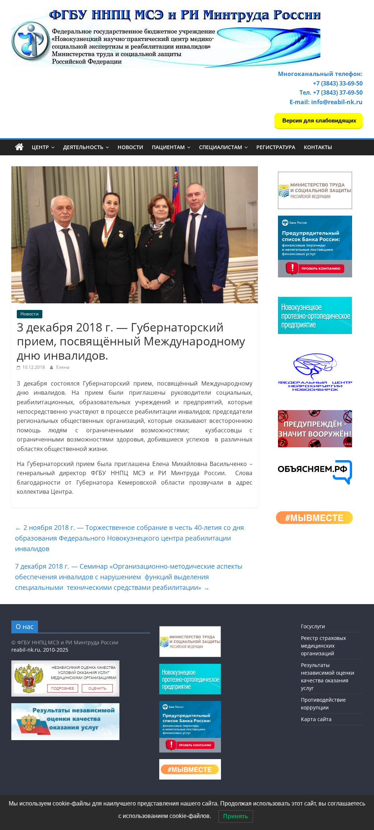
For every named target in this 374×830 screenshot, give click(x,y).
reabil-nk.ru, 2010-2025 (39, 649)
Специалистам (220, 147)
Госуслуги (313, 626)
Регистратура (275, 147)
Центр (40, 147)
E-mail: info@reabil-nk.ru (326, 102)
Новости (130, 147)
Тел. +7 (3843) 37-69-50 (331, 92)
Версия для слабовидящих (318, 120)
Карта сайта (316, 719)
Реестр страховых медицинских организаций (323, 645)
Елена (62, 367)
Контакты (318, 147)
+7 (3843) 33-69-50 (338, 83)
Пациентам (168, 147)
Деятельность (83, 147)
